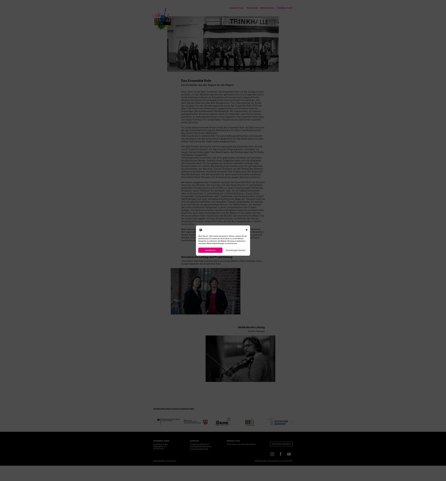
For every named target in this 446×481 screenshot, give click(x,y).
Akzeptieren (210, 250)
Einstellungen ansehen (235, 250)
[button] (246, 230)
